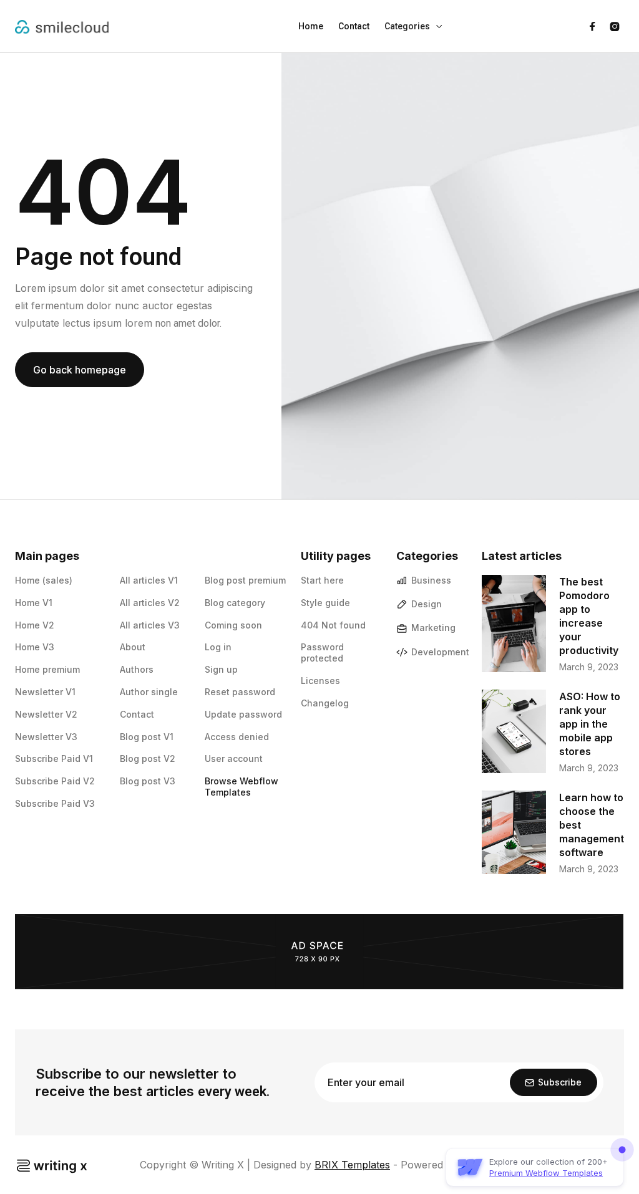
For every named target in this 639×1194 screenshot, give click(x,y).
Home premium (47, 669)
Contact (353, 26)
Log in (218, 647)
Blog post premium (245, 580)
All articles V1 (149, 580)
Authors (137, 669)
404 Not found (333, 625)
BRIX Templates (352, 1164)
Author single (149, 691)
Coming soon (233, 625)
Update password (243, 714)
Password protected (322, 652)
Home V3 (34, 647)
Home (310, 26)
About (132, 647)
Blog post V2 (147, 758)
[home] (62, 26)
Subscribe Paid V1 (54, 758)
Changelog (325, 703)
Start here (322, 580)
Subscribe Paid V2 (55, 781)
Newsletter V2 (46, 714)
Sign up (221, 669)
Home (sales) (43, 580)
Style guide (325, 602)
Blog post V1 (146, 736)
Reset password (240, 691)
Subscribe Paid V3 (55, 803)
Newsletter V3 (46, 736)
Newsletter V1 (45, 691)
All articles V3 (150, 625)
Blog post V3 (147, 781)
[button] (413, 26)
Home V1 (33, 602)
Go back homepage (79, 369)
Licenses (320, 680)
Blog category (235, 602)
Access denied (237, 736)
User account (234, 758)
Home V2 (34, 625)
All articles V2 (150, 602)
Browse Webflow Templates (241, 786)
